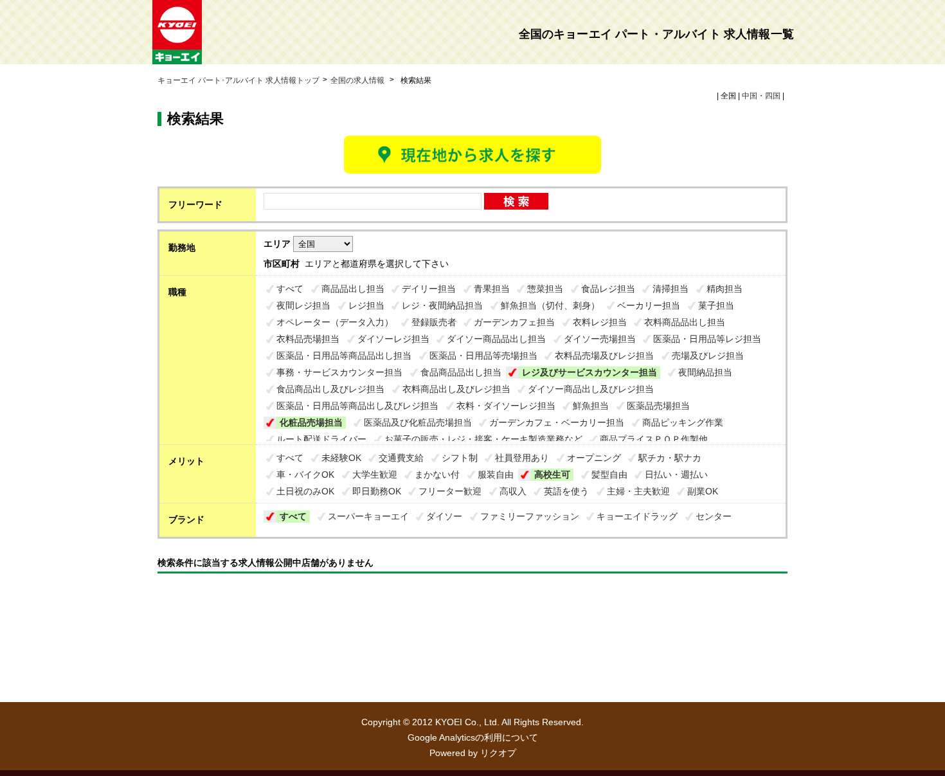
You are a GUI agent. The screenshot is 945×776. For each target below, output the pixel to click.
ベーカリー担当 (648, 305)
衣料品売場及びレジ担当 (604, 355)
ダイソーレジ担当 (393, 339)
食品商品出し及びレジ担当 (330, 389)
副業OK (702, 491)
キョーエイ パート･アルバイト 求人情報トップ (239, 80)
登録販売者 (433, 322)
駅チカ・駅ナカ (669, 458)
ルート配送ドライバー (321, 439)
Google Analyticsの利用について (473, 737)
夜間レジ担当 (303, 305)
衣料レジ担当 (600, 322)
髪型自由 (609, 474)
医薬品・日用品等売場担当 (483, 355)
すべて (289, 289)
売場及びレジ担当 (708, 355)
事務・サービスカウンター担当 (339, 372)
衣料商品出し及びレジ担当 (456, 389)
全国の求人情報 (358, 80)
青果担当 (492, 289)
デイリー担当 (429, 289)
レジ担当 (366, 305)
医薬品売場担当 (658, 406)
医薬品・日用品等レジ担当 (707, 339)
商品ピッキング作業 (682, 422)
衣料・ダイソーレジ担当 (505, 406)
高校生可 (552, 474)
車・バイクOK (305, 474)
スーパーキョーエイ (368, 516)
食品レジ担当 (608, 289)
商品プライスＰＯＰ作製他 (654, 439)
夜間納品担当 (705, 372)
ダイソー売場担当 (600, 339)
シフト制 (460, 458)
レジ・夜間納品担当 (442, 305)
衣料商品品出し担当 (684, 322)
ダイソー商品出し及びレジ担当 (591, 389)
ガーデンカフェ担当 (514, 322)
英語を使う (566, 491)
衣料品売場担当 (307, 339)
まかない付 (437, 474)
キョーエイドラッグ (637, 516)
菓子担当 (716, 305)
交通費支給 (401, 458)
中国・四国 (761, 95)
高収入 (513, 491)
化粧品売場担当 (311, 422)
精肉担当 (724, 289)
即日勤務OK (376, 491)
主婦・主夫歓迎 (638, 491)
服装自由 (496, 474)
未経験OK (341, 458)
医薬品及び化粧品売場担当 (418, 422)
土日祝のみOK (305, 491)
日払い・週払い (676, 474)
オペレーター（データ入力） (334, 322)
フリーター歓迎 (450, 491)
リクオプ (498, 753)
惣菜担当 (545, 289)
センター (714, 516)
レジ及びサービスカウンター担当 (589, 372)
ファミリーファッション (529, 516)
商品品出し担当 (352, 289)
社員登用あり (522, 458)
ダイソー (444, 516)
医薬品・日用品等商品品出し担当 (343, 355)
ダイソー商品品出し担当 (496, 339)
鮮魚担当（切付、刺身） (550, 305)
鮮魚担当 (591, 406)
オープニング (594, 458)
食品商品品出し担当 (460, 372)
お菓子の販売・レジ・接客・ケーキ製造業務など (483, 439)
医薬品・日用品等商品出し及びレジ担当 (357, 406)
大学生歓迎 (374, 474)
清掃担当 (670, 289)
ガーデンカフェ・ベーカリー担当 (556, 422)
